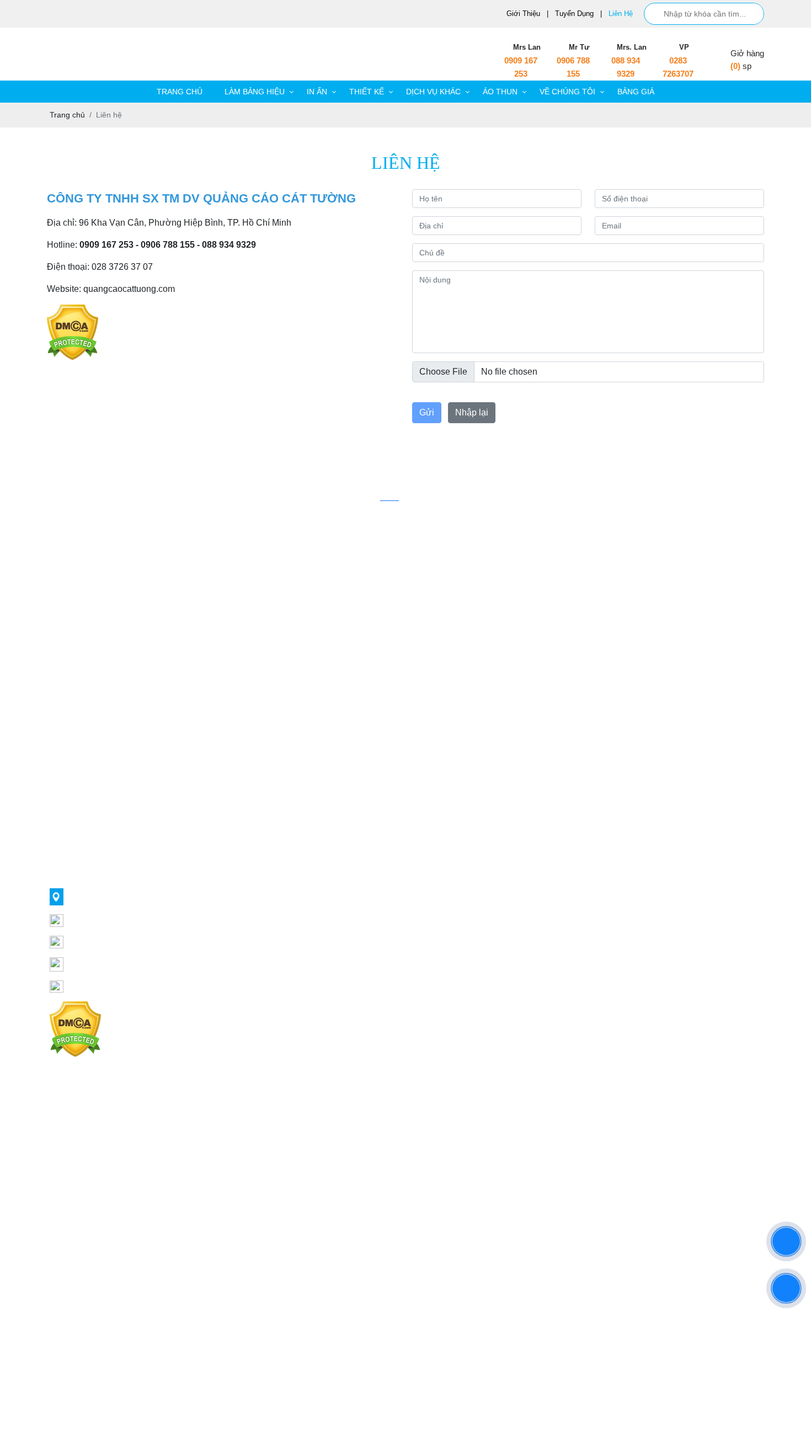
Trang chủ (179, 91)
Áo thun (500, 91)
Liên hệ (621, 13)
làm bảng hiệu (255, 91)
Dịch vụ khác (433, 91)
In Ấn (317, 91)
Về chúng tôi (567, 91)
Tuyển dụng (574, 13)
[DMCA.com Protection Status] (72, 310)
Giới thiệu (523, 13)
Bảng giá (635, 91)
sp (747, 66)
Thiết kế (366, 91)
